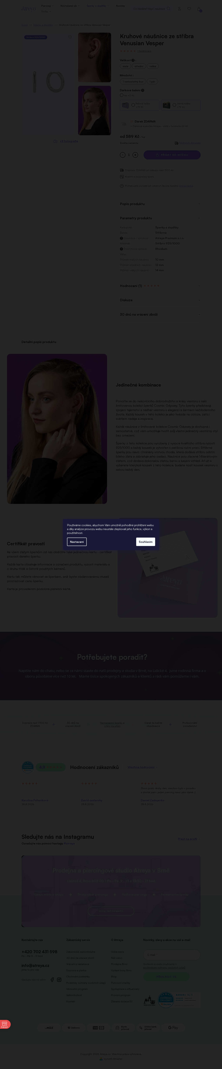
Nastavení (77, 542)
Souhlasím (146, 542)
